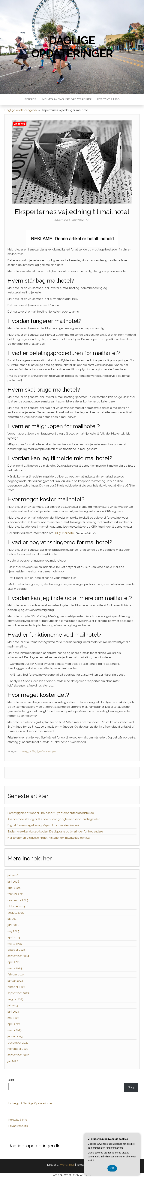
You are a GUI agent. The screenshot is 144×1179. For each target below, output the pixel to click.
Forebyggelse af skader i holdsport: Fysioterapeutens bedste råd (51, 813)
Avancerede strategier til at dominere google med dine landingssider (54, 819)
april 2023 (14, 1024)
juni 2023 (13, 1011)
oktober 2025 (16, 906)
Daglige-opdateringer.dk (21, 110)
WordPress (67, 1164)
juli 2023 (13, 1005)
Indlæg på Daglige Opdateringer (67, 99)
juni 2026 (13, 881)
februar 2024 (16, 974)
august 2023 (16, 999)
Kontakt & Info (108, 99)
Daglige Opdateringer (72, 47)
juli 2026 (13, 875)
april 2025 (14, 937)
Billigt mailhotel (64, 533)
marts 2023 (15, 1030)
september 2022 (18, 1055)
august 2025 (16, 912)
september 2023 (18, 993)
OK (112, 1168)
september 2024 (18, 956)
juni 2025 (13, 925)
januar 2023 (15, 1036)
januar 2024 (15, 980)
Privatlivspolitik (18, 1126)
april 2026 (14, 888)
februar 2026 (16, 894)
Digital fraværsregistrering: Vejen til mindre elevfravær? (43, 825)
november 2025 (18, 900)
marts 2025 (15, 943)
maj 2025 (13, 931)
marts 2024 (15, 968)
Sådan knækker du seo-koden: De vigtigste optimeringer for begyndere (55, 831)
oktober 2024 (16, 949)
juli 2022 (13, 1061)
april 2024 (14, 962)
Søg (11, 1079)
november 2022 (18, 1048)
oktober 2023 (16, 987)
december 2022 (18, 1042)
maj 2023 (13, 1018)
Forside (30, 99)
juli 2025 (13, 918)
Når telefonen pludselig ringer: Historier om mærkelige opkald (49, 837)
